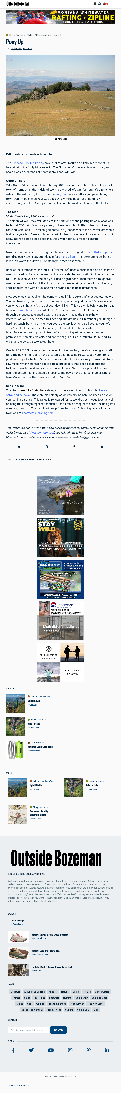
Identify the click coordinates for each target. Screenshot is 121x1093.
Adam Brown (35, 751)
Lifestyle (15, 992)
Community (81, 998)
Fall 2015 (27, 48)
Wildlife (40, 1003)
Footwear (54, 998)
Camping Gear (99, 998)
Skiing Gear (83, 1010)
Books (76, 992)
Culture (34, 696)
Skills (27, 998)
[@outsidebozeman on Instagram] (70, 1050)
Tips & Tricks (53, 1010)
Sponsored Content (32, 1010)
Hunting (67, 998)
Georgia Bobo (40, 938)
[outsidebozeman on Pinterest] (89, 1050)
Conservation (102, 992)
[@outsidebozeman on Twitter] (31, 1050)
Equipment (40, 742)
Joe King (33, 705)
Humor (16, 998)
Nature (65, 992)
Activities (21, 35)
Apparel (53, 992)
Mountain (42, 719)
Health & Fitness (57, 1003)
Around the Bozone (34, 992)
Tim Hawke (16, 48)
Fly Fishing (39, 998)
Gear (33, 742)
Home (12, 35)
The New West (44, 696)
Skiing (20, 1003)
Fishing (87, 992)
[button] (19, 447)
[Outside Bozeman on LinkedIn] (107, 1050)
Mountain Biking (44, 35)
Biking (31, 35)
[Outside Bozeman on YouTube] (51, 1050)
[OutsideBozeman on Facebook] (13, 1050)
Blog (96, 1010)
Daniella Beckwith (41, 954)
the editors (36, 819)
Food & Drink (77, 1003)
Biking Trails (44, 459)
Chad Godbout (36, 728)
